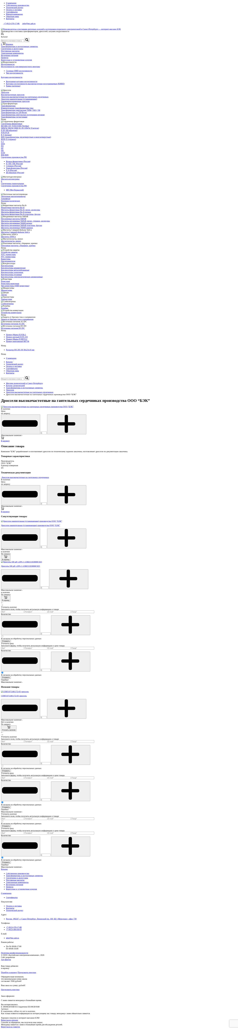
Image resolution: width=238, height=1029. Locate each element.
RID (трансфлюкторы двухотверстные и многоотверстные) (26, 137)
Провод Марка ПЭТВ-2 (16, 335)
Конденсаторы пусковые (11, 275)
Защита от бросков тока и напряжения (17, 319)
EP (2, 148)
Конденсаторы (7, 266)
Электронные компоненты (12, 53)
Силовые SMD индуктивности (19, 71)
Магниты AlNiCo (8, 237)
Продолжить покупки (27, 972)
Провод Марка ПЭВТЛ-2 (16, 339)
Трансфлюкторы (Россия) (16, 168)
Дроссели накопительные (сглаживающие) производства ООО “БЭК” (30, 525)
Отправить (6, 641)
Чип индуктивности (14, 73)
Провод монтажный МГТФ (17, 341)
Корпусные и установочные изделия (16, 60)
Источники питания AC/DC (13, 324)
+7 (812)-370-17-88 (14, 927)
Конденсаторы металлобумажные (15, 270)
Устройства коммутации (11, 313)
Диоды (4, 295)
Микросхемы (6, 290)
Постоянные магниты (10, 51)
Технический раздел (14, 7)
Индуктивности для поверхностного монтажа (20, 67)
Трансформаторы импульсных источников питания (23, 115)
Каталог (9, 362)
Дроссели (5, 92)
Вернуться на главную (10, 1027)
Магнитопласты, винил (11, 241)
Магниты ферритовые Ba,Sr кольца (16, 212)
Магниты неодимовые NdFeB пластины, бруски (21, 225)
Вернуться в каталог (9, 1020)
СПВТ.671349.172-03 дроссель (14, 696)
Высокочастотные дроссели (12, 95)
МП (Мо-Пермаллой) (15, 190)
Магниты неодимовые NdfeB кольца (16, 223)
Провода (4, 58)
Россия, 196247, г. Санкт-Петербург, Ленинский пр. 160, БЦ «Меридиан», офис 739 (41, 919)
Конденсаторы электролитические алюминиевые (22, 277)
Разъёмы (4, 308)
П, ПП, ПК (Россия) (14, 164)
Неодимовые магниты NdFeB (13, 219)
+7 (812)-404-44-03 (14, 929)
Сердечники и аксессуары (12, 49)
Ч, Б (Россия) (11, 170)
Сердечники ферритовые (11, 124)
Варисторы (5, 259)
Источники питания (9, 55)
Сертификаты (12, 12)
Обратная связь (12, 16)
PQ (2, 146)
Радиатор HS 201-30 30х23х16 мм (20, 350)
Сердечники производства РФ (14, 157)
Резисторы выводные (10, 283)
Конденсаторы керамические (13, 268)
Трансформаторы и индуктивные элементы (19, 46)
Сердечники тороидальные (12, 183)
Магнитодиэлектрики (10, 179)
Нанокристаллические (10, 201)
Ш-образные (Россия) (15, 173)
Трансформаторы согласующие (14, 117)
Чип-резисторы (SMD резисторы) (15, 286)
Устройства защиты (9, 252)
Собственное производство (17, 5)
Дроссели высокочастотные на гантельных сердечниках (24, 97)
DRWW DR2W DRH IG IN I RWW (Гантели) (20, 128)
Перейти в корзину (9, 972)
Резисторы (5, 281)
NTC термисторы (8, 254)
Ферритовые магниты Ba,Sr (13, 208)
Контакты (10, 19)
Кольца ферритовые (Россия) (18, 161)
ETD (3, 153)
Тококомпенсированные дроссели (15, 101)
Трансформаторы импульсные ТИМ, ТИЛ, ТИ (20, 110)
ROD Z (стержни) (8, 139)
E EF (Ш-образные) (9, 130)
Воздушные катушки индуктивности (21, 81)
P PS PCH (5, 133)
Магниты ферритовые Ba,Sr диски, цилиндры (20, 210)
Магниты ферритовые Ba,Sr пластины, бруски (20, 214)
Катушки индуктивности (11, 77)
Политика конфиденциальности (14, 953)
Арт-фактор (6, 960)
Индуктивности (8, 64)
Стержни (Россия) (13, 166)
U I (2, 141)
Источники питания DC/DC (13, 328)
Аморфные (5, 199)
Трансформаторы (8, 106)
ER (2, 150)
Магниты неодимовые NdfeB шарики (17, 228)
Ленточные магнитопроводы (13, 196)
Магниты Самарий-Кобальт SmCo (15, 232)
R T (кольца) (6, 135)
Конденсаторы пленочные (12, 272)
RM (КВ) (5, 155)
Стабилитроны (7, 304)
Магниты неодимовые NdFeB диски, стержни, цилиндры (25, 221)
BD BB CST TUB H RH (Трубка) (15, 126)
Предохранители (8, 261)
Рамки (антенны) (13, 86)
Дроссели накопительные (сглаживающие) (19, 99)
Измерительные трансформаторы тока (17, 108)
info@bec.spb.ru (12, 938)
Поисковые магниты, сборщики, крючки (18, 245)
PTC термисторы (8, 257)
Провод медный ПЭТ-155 (17, 337)
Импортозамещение (14, 14)
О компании (11, 3)
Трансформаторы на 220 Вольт (14, 112)
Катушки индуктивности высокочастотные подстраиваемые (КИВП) (35, 84)
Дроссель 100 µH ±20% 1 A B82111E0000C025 (20, 566)
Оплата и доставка (14, 10)
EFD (3, 144)
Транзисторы (6, 299)
